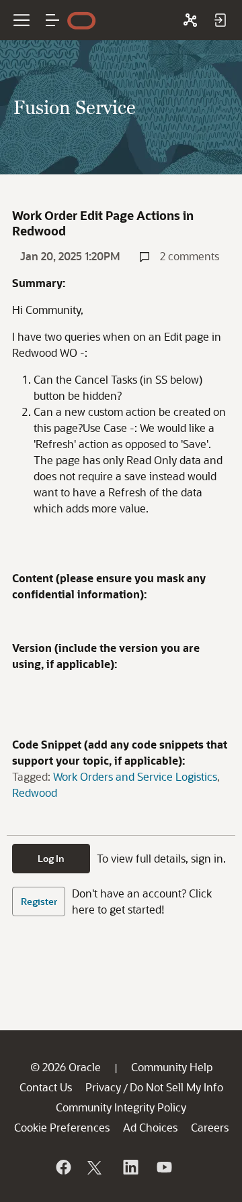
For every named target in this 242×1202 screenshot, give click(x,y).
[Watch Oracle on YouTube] (163, 1167)
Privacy (103, 1087)
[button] (52, 20)
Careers (210, 1127)
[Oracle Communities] (190, 20)
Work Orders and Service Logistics (135, 776)
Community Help (171, 1067)
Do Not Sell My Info (176, 1087)
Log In (51, 858)
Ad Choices (150, 1127)
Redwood (34, 792)
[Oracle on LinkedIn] (129, 1167)
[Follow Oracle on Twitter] (96, 1167)
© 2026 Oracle (65, 1067)
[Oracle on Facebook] (62, 1167)
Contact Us (45, 1087)
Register (39, 901)
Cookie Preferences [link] (62, 1127)
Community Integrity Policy (121, 1107)
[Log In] (220, 20)
